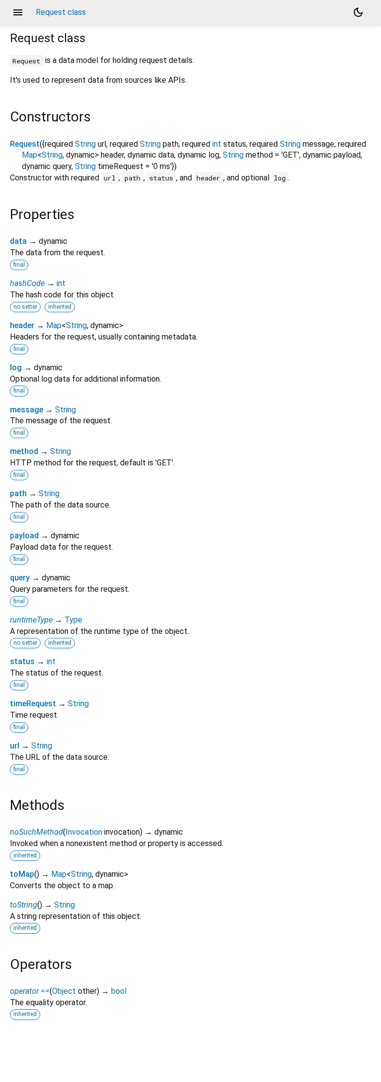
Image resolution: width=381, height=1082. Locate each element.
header (22, 325)
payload (24, 535)
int (216, 144)
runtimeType (31, 620)
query (20, 577)
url (14, 745)
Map (29, 155)
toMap (22, 874)
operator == (30, 991)
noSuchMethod (36, 832)
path (18, 493)
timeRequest (33, 703)
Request (25, 144)
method (24, 451)
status (22, 661)
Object (64, 991)
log (16, 367)
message (26, 409)
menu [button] (18, 12)
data (18, 241)
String (85, 144)
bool (119, 991)
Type (73, 620)
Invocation (83, 832)
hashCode (27, 283)
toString (23, 905)
